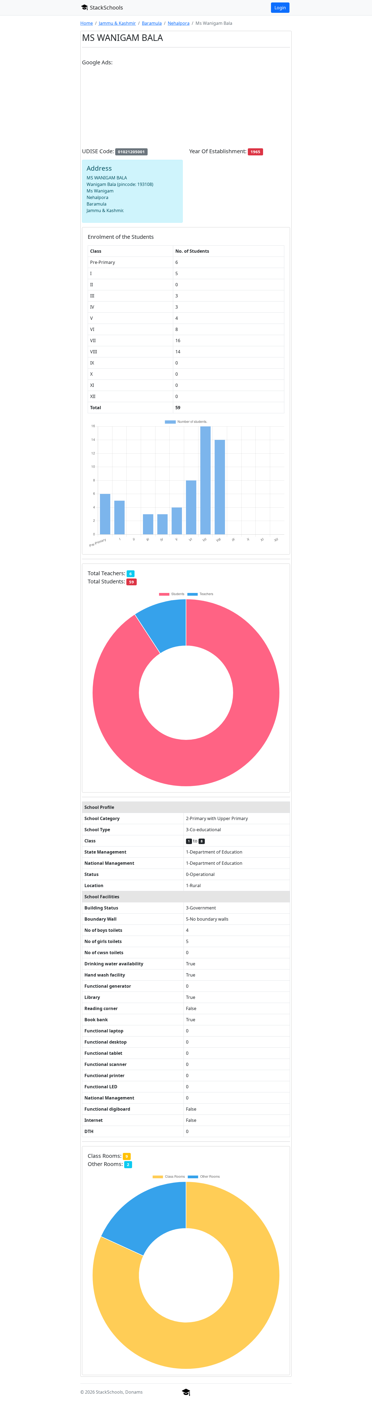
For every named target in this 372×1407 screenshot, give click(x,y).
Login (280, 8)
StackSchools (106, 7)
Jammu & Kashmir (117, 23)
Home (86, 23)
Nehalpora (179, 23)
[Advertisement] (186, 109)
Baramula (152, 23)
